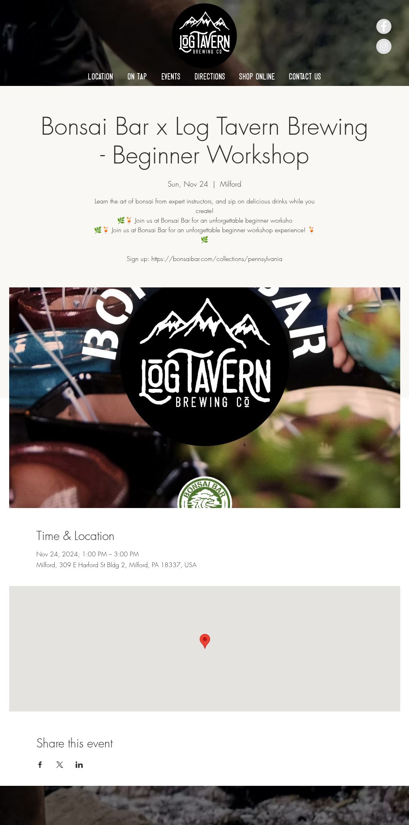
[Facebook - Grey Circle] (383, 26)
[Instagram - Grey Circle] (383, 46)
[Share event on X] (60, 764)
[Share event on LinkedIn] (79, 764)
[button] (100, 76)
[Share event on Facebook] (40, 764)
